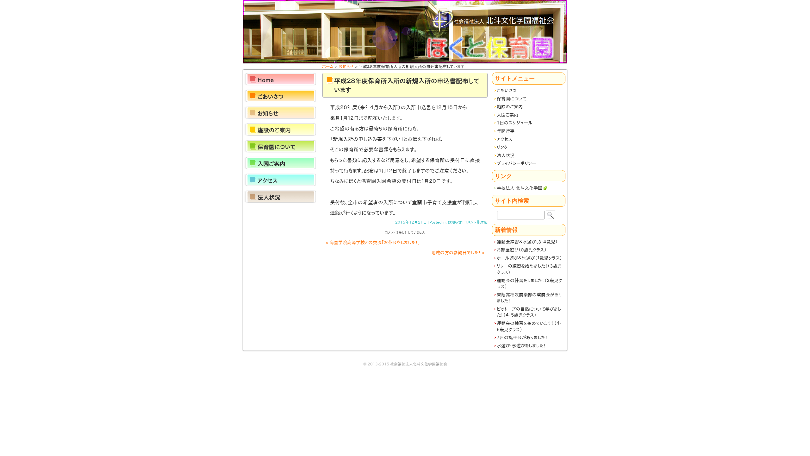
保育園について (511, 99)
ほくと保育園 (405, 31)
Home (266, 80)
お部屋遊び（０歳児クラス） (522, 250)
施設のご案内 (510, 106)
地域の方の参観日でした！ (457, 252)
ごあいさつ (506, 90)
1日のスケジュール (515, 123)
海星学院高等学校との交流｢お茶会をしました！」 (373, 242)
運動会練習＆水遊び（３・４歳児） (527, 242)
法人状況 (505, 155)
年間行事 (505, 131)
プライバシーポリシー (516, 163)
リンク (502, 147)
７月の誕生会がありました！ (522, 337)
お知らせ (455, 222)
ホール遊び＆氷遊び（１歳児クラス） (529, 258)
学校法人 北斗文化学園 (519, 188)
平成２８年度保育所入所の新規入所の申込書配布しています (406, 85)
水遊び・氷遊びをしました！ (521, 346)
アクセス (504, 139)
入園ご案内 (507, 115)
